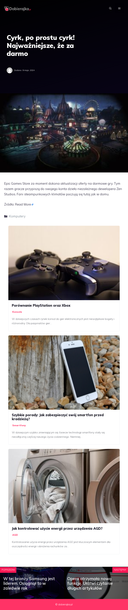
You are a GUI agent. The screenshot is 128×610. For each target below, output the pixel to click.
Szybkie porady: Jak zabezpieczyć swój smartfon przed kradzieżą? (58, 417)
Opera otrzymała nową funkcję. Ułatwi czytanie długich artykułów (90, 583)
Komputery (17, 216)
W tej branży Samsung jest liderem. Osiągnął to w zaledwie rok (29, 583)
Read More (23, 204)
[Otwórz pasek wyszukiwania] (110, 8)
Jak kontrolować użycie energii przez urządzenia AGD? (57, 528)
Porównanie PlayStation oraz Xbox (41, 305)
